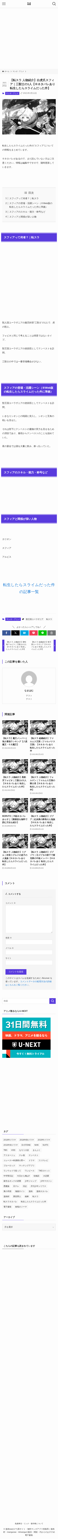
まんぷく (36, 1150)
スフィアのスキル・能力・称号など (27, 211)
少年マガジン (46, 1181)
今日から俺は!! (23, 1176)
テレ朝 (22, 1155)
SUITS (45, 1145)
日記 (25, 1186)
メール (9, 948)
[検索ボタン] (54, 4)
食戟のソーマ (21, 1207)
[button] (6, 632)
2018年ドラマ (10, 1140)
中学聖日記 (8, 1176)
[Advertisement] (29, 38)
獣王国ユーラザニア (34, 619)
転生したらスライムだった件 (33, 1202)
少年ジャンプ (30, 1181)
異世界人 (17, 1196)
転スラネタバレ (10, 1202)
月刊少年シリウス (38, 1186)
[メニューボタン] (4, 4)
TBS (5, 1150)
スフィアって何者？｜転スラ (24, 198)
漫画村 (6, 1196)
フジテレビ (43, 1160)
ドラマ (31, 1160)
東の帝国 (7, 1191)
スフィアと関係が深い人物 (22, 216)
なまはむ (29, 690)
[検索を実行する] (52, 1001)
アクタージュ (9, 1155)
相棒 (27, 1196)
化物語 (36, 1176)
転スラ (49, 619)
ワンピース (29, 1171)
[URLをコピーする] (51, 632)
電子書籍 (7, 1207)
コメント (10, 903)
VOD (13, 1150)
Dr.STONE (26, 1145)
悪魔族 (6, 1186)
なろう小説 (24, 1150)
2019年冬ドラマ (11, 1145)
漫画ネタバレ (42, 1191)
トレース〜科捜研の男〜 (14, 1160)
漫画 (31, 1191)
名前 (8, 938)
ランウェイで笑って (12, 1171)
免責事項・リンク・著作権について (29, 1524)
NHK (36, 1145)
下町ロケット (44, 1171)
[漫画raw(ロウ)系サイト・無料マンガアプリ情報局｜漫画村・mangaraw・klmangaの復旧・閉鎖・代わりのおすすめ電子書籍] (29, 4)
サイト (8, 958)
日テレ (16, 1186)
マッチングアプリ (26, 1165)
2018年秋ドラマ (27, 1140)
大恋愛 (46, 1176)
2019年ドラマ (44, 1140)
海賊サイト (20, 1191)
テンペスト (33, 1155)
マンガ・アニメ (12, 93)
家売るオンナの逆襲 (12, 1181)
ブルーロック (9, 1165)
